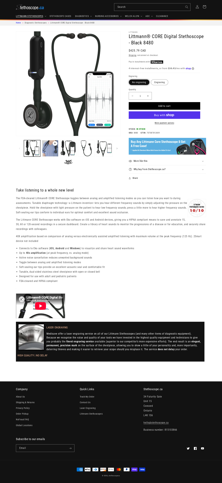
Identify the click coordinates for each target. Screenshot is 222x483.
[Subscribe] (70, 448)
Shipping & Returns (25, 402)
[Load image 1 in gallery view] (32, 148)
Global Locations (24, 425)
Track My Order (87, 396)
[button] (31, 16)
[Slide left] (19, 148)
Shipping (133, 55)
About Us (20, 396)
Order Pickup (22, 413)
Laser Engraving (88, 408)
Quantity (132, 89)
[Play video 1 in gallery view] (50, 148)
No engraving (139, 82)
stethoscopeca (114, 475)
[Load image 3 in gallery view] (86, 148)
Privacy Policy (23, 408)
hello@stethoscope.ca (156, 422)
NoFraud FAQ (22, 419)
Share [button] (135, 178)
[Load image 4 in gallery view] (104, 148)
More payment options (164, 123)
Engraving (159, 82)
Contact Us (85, 402)
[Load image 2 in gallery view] (68, 148)
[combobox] (152, 7)
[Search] (186, 7)
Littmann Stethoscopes (91, 413)
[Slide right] (117, 148)
